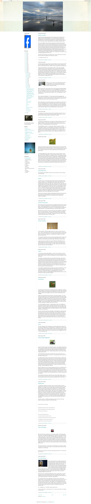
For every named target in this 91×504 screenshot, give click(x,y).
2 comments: (49, 77)
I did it (39, 251)
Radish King (27, 140)
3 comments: (49, 59)
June (27, 80)
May (26, 81)
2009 (26, 70)
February (27, 85)
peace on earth (42, 35)
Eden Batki (26, 139)
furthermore (41, 383)
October (27, 75)
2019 (26, 58)
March (27, 84)
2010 (26, 69)
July (26, 79)
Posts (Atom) (44, 496)
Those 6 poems (42, 220)
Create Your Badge (26, 48)
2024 (26, 52)
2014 (26, 64)
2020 (26, 57)
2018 (26, 59)
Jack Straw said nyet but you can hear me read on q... (30, 89)
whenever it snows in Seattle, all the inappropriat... (30, 91)
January (27, 86)
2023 (26, 53)
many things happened (44, 337)
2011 (26, 68)
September (27, 76)
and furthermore (42, 170)
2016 (26, 62)
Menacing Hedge (27, 158)
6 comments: (50, 166)
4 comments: (50, 198)
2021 (26, 56)
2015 (26, 63)
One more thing (42, 427)
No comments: (50, 117)
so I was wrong (42, 458)
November (27, 74)
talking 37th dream (28, 129)
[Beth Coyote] (27, 47)
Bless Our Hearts (27, 138)
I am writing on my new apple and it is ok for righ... (30, 95)
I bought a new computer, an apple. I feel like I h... (30, 97)
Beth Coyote (26, 34)
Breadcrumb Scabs (28, 157)
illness (39, 178)
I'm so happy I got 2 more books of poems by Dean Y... (30, 93)
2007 (26, 112)
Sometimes (41, 279)
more (39, 324)
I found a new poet (43, 202)
